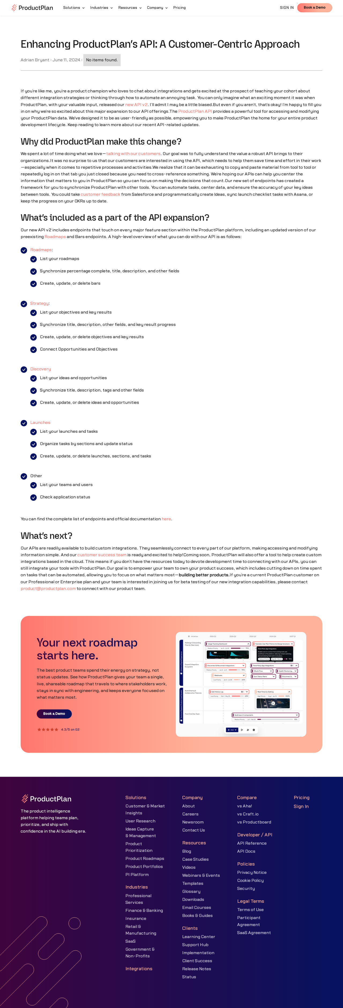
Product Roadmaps (144, 858)
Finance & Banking (144, 910)
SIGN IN (287, 8)
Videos (189, 867)
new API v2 (136, 105)
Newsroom (193, 822)
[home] (32, 8)
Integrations (138, 968)
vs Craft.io (248, 814)
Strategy (39, 303)
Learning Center (198, 937)
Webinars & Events (201, 875)
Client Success (197, 961)
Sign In (301, 806)
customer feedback (100, 194)
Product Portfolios (144, 866)
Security (246, 888)
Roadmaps (55, 237)
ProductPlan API (195, 111)
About (188, 806)
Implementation (198, 953)
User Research (140, 821)
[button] (74, 8)
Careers (190, 814)
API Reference (252, 843)
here (166, 519)
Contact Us (193, 830)
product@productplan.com (48, 588)
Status (189, 977)
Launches (40, 422)
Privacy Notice (252, 872)
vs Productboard (254, 822)
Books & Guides (197, 915)
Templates (192, 883)
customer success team (101, 555)
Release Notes (196, 969)
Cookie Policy (250, 880)
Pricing (302, 797)
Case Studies (195, 859)
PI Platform (137, 874)
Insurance (135, 918)
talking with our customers (133, 154)
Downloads (193, 899)
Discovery (40, 369)
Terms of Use (250, 910)
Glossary (191, 891)
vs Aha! (244, 806)
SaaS (130, 941)
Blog (186, 851)
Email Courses (196, 907)
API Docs (246, 851)
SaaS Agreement (254, 933)
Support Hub (195, 945)
